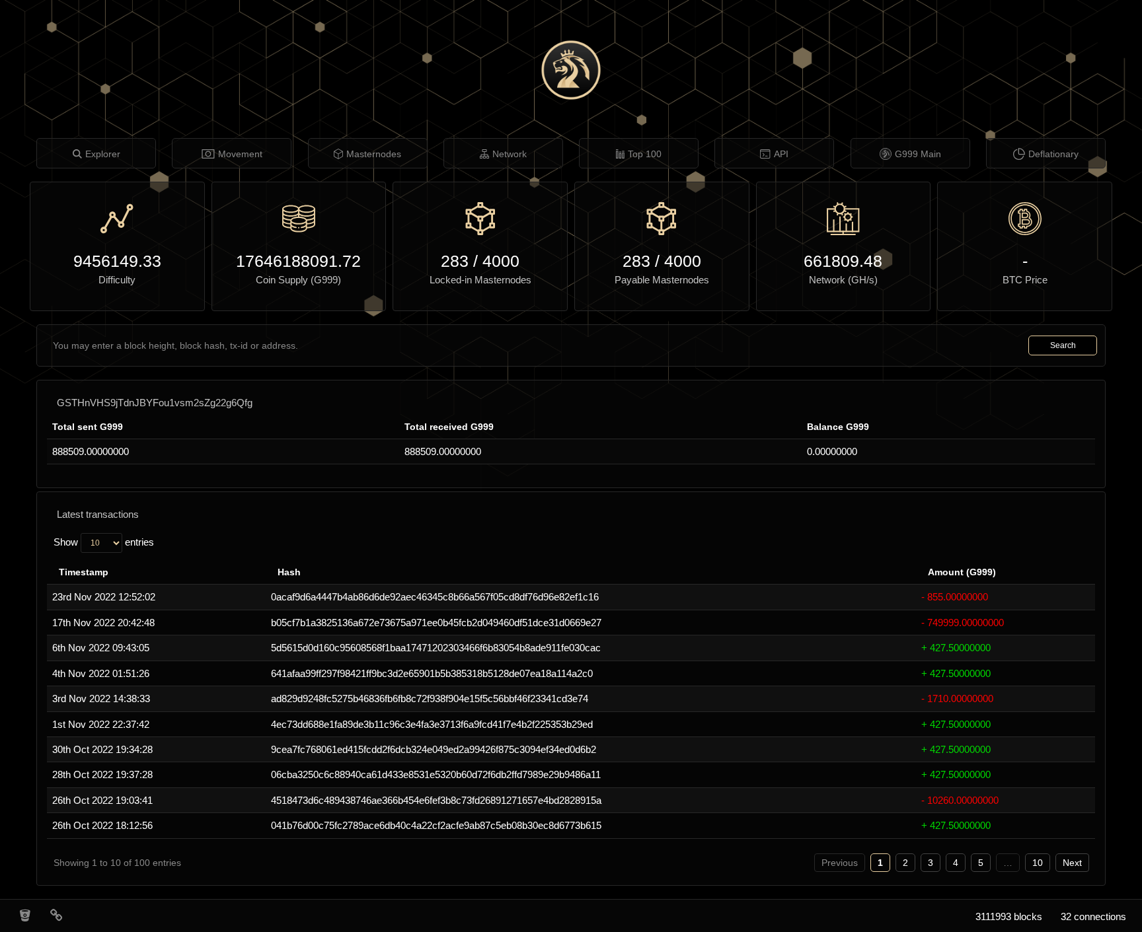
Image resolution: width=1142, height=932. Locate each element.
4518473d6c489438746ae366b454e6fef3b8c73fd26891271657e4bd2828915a (436, 800)
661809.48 (843, 261)
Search (1063, 345)
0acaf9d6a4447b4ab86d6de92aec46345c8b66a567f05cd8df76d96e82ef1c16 (435, 596)
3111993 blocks (1008, 916)
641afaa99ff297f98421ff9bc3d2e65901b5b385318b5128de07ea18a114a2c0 (432, 673)
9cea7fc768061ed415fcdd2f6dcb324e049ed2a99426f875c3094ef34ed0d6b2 (433, 749)
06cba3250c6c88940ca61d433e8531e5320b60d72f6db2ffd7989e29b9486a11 (436, 774)
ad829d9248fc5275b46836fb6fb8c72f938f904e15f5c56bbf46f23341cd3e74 (429, 698)
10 (1037, 862)
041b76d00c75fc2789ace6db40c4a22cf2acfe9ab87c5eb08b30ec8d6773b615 (436, 825)
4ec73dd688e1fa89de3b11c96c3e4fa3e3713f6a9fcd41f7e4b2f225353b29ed (432, 724)
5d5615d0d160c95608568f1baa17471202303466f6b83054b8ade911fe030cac (436, 647)
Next (1072, 862)
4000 (500, 261)
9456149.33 (117, 261)
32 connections (1093, 916)
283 (455, 261)
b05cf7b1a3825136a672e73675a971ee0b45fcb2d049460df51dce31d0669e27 (436, 622)
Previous (839, 862)
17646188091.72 (298, 261)
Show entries (104, 542)
